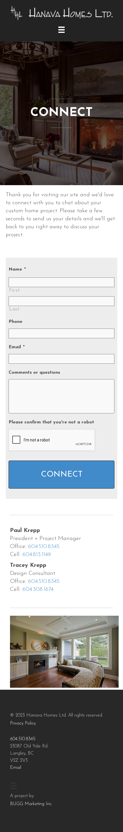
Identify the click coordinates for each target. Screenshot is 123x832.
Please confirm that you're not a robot (51, 422)
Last (14, 309)
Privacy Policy (23, 723)
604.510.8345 (43, 546)
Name (17, 269)
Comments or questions (34, 372)
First (14, 290)
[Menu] (61, 30)
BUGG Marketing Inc (30, 804)
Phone (15, 321)
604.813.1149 (36, 554)
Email (17, 347)
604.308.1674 (37, 589)
